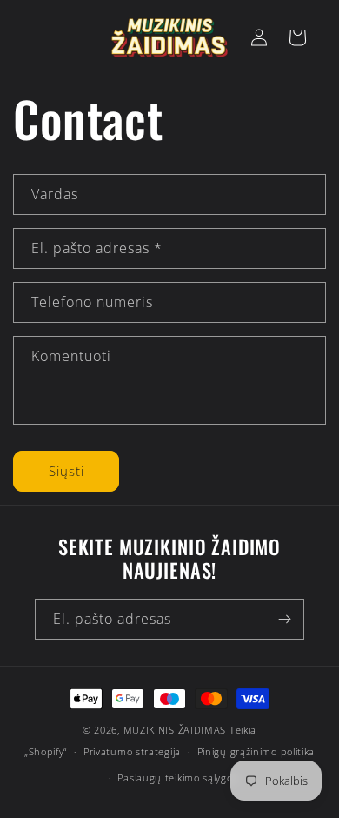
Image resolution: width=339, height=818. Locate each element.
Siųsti (66, 470)
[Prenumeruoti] (284, 619)
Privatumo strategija (132, 751)
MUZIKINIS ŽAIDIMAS (175, 729)
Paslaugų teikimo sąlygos (177, 777)
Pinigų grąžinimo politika (256, 751)
